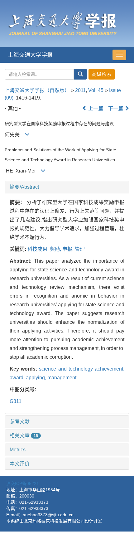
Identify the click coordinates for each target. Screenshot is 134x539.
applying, (36, 377)
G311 (16, 401)
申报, (68, 249)
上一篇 (95, 108)
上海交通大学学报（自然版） (37, 90)
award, (18, 377)
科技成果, (38, 249)
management (61, 377)
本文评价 (20, 463)
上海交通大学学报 (30, 55)
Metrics (18, 449)
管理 (80, 249)
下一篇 (116, 108)
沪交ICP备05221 (22, 483)
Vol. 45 (95, 90)
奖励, (56, 249)
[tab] (67, 187)
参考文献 (20, 421)
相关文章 (24, 435)
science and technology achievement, (81, 368)
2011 (80, 90)
